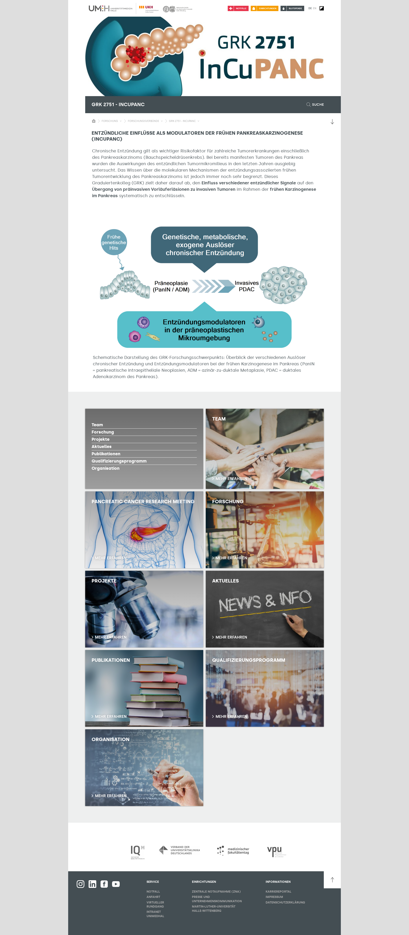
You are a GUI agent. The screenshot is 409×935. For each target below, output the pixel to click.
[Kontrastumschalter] (322, 8)
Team (97, 424)
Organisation (106, 468)
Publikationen (106, 453)
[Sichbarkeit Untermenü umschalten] (120, 121)
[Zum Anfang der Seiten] (332, 879)
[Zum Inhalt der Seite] (332, 121)
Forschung (103, 432)
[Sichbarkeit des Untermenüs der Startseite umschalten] (94, 120)
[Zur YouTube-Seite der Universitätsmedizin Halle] (116, 884)
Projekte (100, 439)
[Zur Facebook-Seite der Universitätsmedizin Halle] (104, 884)
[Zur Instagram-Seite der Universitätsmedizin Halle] (80, 884)
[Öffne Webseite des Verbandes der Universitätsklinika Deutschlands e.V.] (179, 850)
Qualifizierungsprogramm (119, 461)
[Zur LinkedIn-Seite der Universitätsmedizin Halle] (92, 884)
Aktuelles (102, 446)
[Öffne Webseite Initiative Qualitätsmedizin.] (138, 852)
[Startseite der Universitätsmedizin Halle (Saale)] (110, 8)
